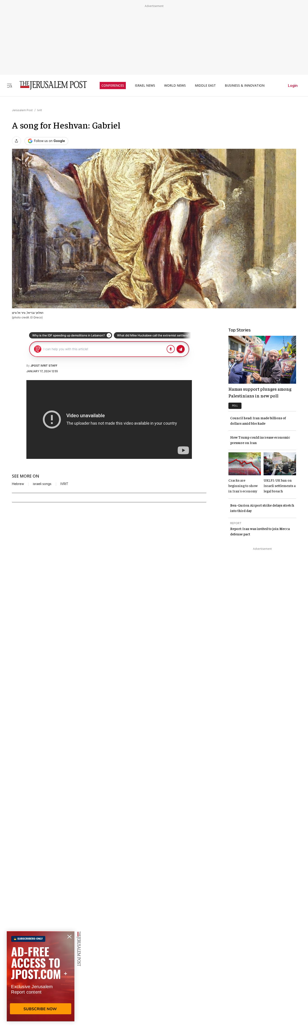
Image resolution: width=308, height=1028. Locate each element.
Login (293, 85)
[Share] (16, 140)
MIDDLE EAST (205, 85)
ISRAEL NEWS (145, 85)
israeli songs (42, 484)
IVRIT (64, 484)
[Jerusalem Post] (50, 85)
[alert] (40, 976)
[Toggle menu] (9, 85)
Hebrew (18, 484)
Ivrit (39, 110)
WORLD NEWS (175, 85)
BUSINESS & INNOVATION (244, 85)
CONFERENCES (112, 85)
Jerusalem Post (22, 110)
